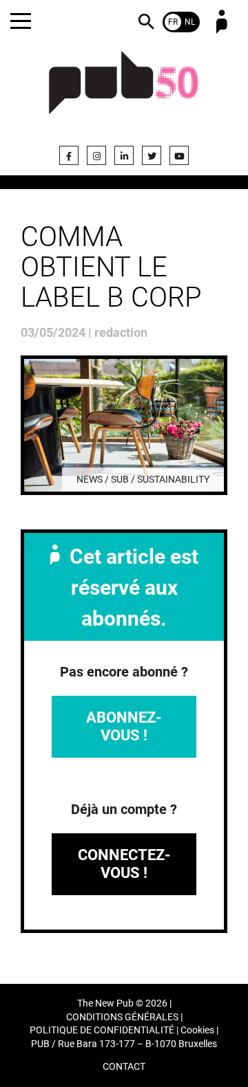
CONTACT (124, 1067)
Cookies (197, 1030)
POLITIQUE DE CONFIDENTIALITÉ (102, 1030)
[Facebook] (69, 155)
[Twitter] (151, 155)
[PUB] (124, 91)
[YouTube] (179, 155)
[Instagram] (96, 155)
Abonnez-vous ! (124, 726)
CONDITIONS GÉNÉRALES (122, 1017)
